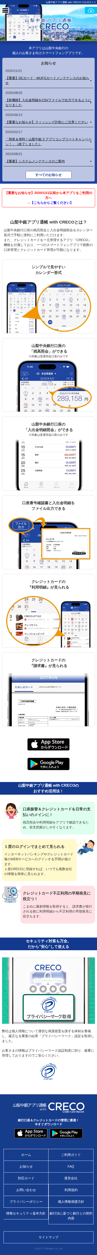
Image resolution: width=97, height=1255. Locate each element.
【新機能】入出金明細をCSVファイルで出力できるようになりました (48, 102)
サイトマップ (48, 1237)
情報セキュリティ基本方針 (26, 1213)
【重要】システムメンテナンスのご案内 (35, 161)
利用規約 (71, 1190)
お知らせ (26, 1166)
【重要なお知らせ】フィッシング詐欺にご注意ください (46, 122)
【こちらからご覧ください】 (51, 203)
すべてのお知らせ (48, 175)
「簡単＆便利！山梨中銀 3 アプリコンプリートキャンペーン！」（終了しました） (48, 141)
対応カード (26, 1178)
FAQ (71, 1166)
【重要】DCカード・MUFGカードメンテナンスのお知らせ (47, 80)
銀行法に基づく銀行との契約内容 (71, 1215)
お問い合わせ (26, 1190)
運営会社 (70, 1178)
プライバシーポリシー (26, 1201)
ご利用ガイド (71, 1155)
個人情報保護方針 (71, 1201)
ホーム (26, 1155)
